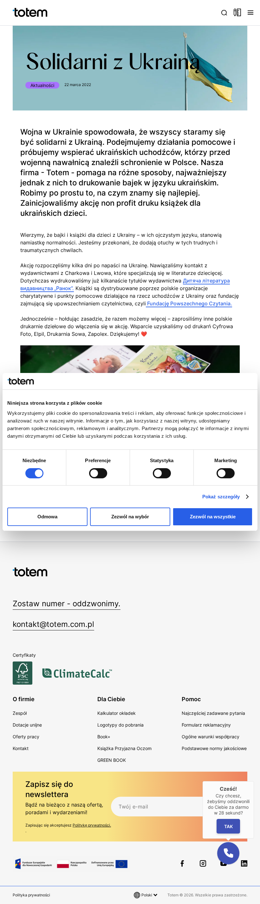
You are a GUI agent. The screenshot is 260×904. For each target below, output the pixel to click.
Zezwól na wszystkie (213, 516)
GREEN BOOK (111, 760)
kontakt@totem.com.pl (53, 624)
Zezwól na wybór (130, 516)
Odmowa (47, 516)
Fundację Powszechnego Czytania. (189, 303)
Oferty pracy (26, 736)
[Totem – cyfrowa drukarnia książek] (21, 12)
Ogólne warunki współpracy (210, 736)
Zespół (20, 713)
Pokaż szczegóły (221, 496)
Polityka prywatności (31, 895)
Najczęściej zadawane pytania (213, 713)
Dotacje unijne (27, 725)
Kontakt (21, 748)
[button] (228, 853)
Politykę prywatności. (92, 825)
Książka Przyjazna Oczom (124, 748)
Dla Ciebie (111, 699)
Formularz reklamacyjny (206, 725)
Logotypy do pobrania (120, 725)
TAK (228, 826)
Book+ (103, 736)
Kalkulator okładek (116, 713)
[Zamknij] (254, 781)
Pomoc (191, 699)
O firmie (24, 699)
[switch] (98, 473)
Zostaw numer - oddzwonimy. (66, 603)
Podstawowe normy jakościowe (214, 748)
